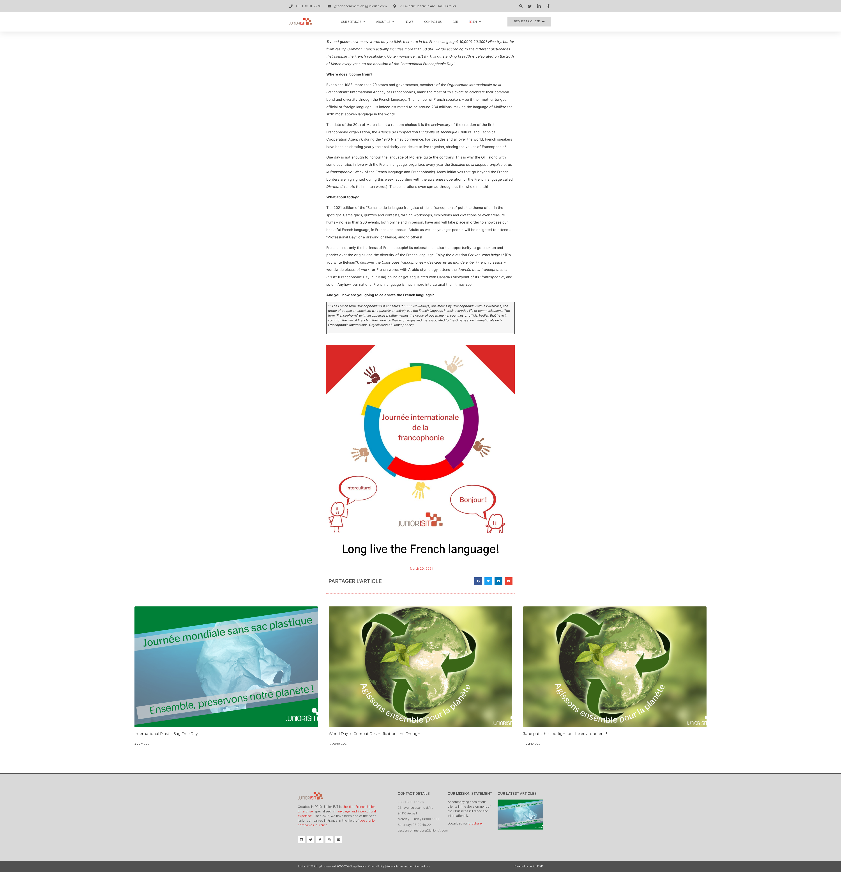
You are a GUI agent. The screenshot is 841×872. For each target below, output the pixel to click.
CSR (455, 21)
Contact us (433, 21)
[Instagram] (329, 839)
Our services (351, 21)
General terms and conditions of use (408, 866)
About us (383, 21)
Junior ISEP (536, 866)
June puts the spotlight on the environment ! (565, 734)
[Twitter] (310, 839)
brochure (475, 823)
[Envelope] (338, 839)
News (409, 21)
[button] (529, 21)
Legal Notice (358, 866)
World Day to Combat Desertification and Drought (375, 734)
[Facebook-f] (319, 839)
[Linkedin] (301, 839)
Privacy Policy (376, 866)
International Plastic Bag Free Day (166, 734)
